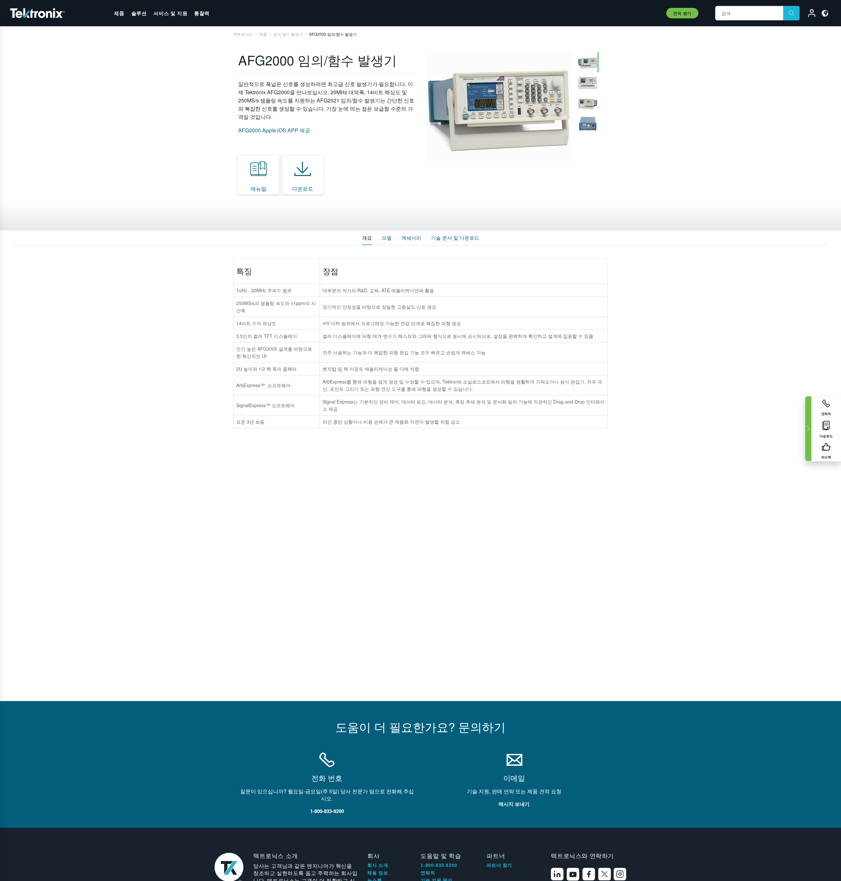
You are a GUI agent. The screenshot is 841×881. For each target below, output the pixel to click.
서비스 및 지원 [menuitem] (170, 13)
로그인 (808, 14)
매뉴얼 (258, 188)
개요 (367, 237)
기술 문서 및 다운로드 (455, 237)
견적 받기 (682, 13)
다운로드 (302, 188)
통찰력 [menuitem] (202, 13)
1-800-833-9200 (438, 865)
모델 (387, 237)
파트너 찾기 (499, 865)
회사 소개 (377, 865)
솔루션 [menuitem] (139, 13)
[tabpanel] (498, 106)
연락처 (427, 872)
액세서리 (411, 237)
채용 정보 (377, 872)
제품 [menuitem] (119, 13)
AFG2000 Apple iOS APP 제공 (274, 130)
